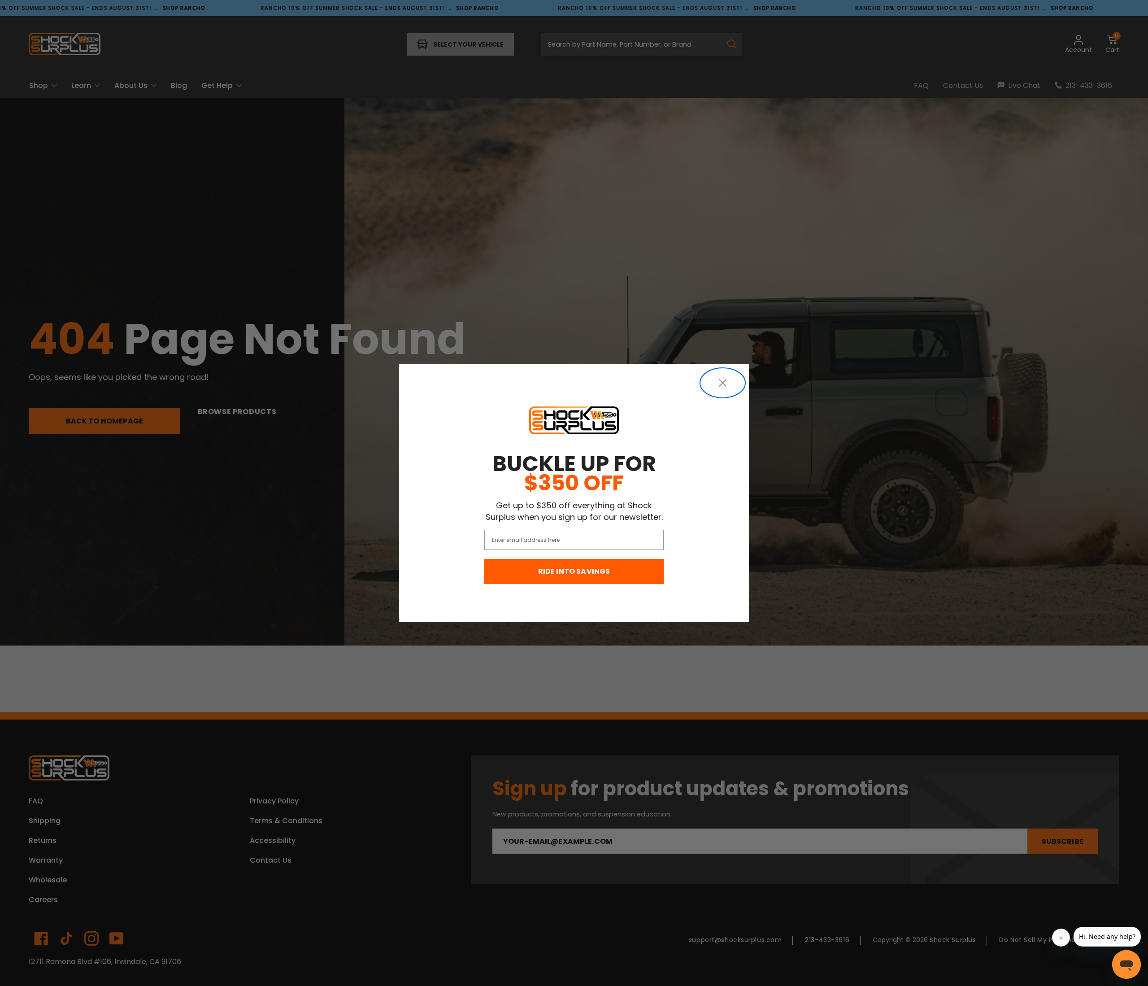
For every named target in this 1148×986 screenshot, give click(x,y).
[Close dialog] (722, 383)
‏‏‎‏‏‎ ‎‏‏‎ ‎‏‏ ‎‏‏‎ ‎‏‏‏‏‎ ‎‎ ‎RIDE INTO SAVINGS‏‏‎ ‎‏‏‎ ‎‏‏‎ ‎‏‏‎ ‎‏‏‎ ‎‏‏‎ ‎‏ (574, 571)
